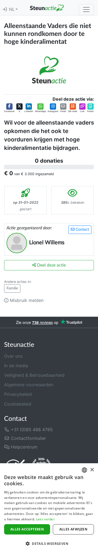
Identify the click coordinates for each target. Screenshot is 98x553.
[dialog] (49, 508)
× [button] (92, 470)
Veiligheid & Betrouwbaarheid (34, 375)
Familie (12, 288)
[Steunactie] (46, 7)
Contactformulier (28, 438)
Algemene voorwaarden (28, 384)
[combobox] (84, 470)
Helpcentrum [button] (23, 447)
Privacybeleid (18, 394)
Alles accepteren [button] (27, 529)
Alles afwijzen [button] (73, 529)
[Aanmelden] (4, 9)
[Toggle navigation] (86, 9)
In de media (16, 365)
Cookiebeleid (17, 404)
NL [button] (12, 9)
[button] (9, 108)
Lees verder (45, 519)
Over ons (13, 356)
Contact (82, 229)
